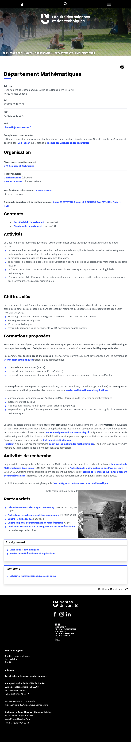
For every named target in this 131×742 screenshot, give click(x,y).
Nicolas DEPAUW (13, 181)
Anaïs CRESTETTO (63, 201)
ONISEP (10, 443)
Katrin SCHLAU (44, 190)
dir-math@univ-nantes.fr (17, 127)
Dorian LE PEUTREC (85, 201)
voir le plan (24, 142)
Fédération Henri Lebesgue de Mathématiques (33, 515)
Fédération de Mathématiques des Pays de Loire (96, 467)
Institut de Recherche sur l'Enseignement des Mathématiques (41, 526)
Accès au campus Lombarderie (20, 701)
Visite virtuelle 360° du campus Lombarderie (26, 704)
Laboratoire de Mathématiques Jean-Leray (31, 507)
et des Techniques (79, 142)
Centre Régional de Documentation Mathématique (35, 522)
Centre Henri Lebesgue (20, 518)
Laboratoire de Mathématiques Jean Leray (33, 575)
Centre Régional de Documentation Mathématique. (81, 483)
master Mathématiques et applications (87, 390)
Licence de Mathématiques (24, 549)
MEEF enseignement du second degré (67, 432)
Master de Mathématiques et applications (32, 553)
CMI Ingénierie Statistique (57, 440)
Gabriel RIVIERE (12, 177)
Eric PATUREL (104, 201)
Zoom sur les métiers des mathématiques (71, 443)
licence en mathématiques (18, 359)
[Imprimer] (122, 67)
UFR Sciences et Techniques (19, 165)
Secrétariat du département (29, 222)
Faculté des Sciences (58, 142)
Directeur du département (28, 226)
